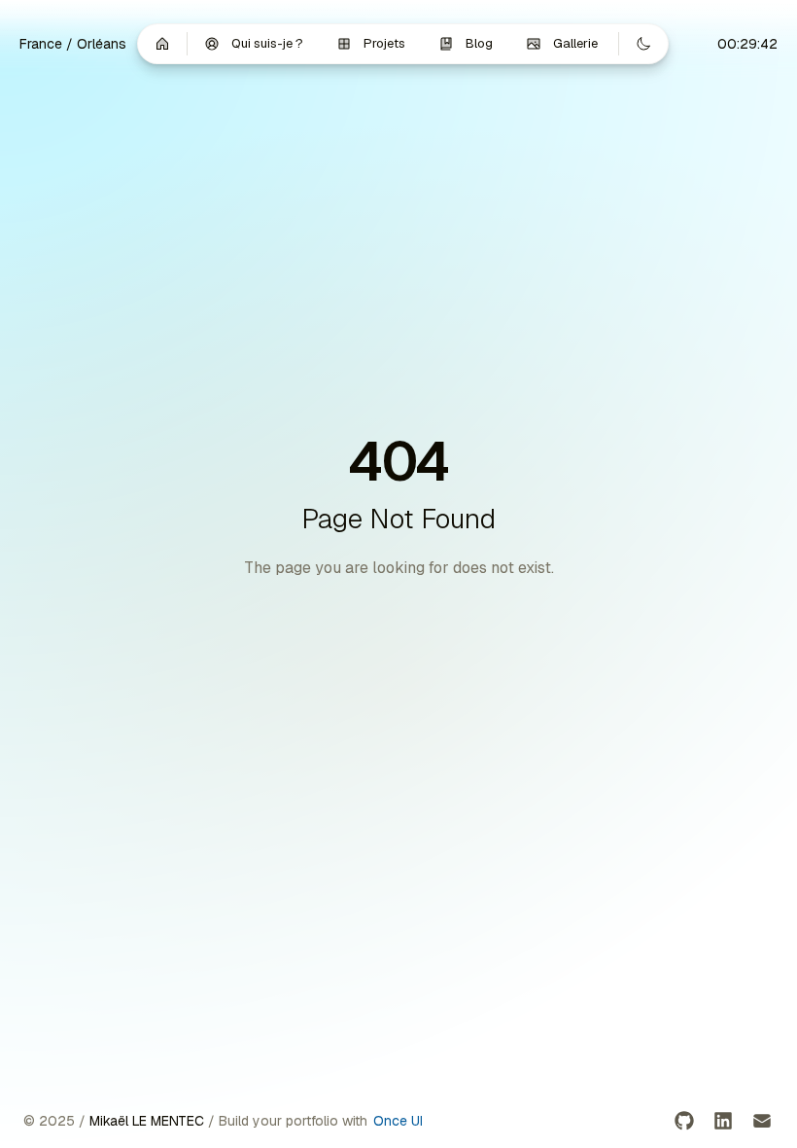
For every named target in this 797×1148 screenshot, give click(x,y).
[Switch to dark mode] (643, 43)
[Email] (762, 1120)
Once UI (398, 1121)
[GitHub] (684, 1120)
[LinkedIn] (723, 1120)
